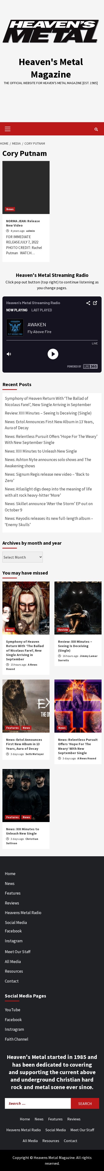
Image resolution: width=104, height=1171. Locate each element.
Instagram (13, 940)
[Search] (96, 129)
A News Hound (86, 758)
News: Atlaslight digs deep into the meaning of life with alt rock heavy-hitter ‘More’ (48, 492)
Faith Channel (16, 1039)
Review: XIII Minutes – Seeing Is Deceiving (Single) (48, 413)
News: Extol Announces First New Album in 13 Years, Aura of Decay (49, 425)
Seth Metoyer (34, 754)
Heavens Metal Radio (23, 912)
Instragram (14, 1029)
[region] (52, 100)
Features (12, 727)
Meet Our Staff (17, 951)
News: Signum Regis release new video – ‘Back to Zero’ (47, 477)
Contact (12, 981)
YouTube (12, 1009)
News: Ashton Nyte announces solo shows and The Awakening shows (48, 462)
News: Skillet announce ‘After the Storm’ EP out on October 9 (49, 507)
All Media (13, 961)
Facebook (13, 931)
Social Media (16, 922)
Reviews (12, 903)
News (10, 209)
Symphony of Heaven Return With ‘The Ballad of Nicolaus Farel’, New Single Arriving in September (48, 401)
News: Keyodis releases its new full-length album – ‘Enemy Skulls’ (49, 521)
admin (30, 231)
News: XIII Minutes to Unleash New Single (41, 451)
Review (63, 629)
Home (10, 873)
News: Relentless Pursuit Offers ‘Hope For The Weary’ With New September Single (51, 439)
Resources (14, 971)
